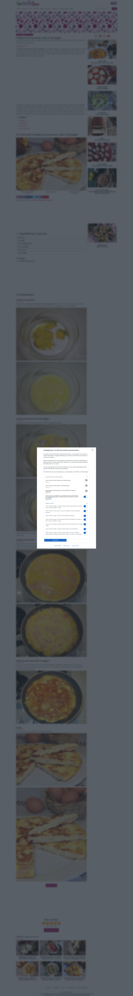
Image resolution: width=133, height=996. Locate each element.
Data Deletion (57, 545)
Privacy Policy (75, 545)
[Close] (93, 450)
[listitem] (66, 477)
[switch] (86, 480)
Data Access (66, 545)
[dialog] (66, 498)
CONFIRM (55, 540)
